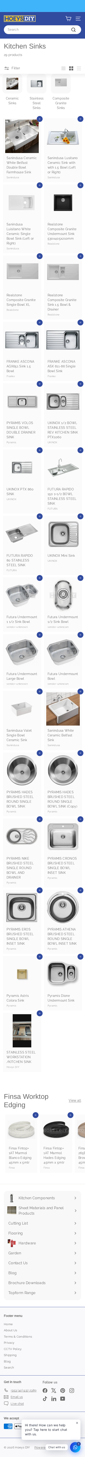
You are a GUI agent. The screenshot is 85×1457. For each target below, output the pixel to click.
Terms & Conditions (18, 1336)
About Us (10, 1330)
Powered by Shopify (49, 1447)
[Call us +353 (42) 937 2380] (42, 6)
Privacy (9, 1342)
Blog (7, 1361)
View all (75, 1100)
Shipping (10, 1355)
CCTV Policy (13, 1349)
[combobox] (42, 29)
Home (8, 1324)
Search (9, 1367)
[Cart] (68, 18)
